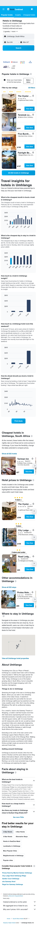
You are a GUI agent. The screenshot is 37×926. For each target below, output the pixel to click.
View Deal (29, 109)
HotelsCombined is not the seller (15, 902)
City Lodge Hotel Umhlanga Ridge (14, 876)
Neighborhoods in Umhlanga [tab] (13, 855)
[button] (3, 9)
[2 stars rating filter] (4, 92)
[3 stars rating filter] (11, 92)
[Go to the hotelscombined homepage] (15, 9)
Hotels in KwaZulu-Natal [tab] (11, 841)
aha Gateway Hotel (8, 881)
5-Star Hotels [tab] (7, 836)
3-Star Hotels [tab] (7, 832)
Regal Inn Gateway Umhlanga (12, 884)
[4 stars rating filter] (18, 92)
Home (8, 918)
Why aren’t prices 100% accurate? (15, 909)
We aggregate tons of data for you (15, 905)
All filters (31, 87)
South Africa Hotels (18, 918)
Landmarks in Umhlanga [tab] (11, 846)
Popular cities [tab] (8, 860)
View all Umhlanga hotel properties (15, 658)
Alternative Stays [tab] (22, 836)
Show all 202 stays (9, 587)
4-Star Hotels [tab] (20, 832)
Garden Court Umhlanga (10, 879)
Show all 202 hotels (9, 453)
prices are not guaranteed (15, 896)
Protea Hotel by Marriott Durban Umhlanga (17, 873)
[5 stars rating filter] (28, 92)
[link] (18, 172)
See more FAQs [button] (18, 817)
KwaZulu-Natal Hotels (9, 923)
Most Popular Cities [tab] (10, 851)
